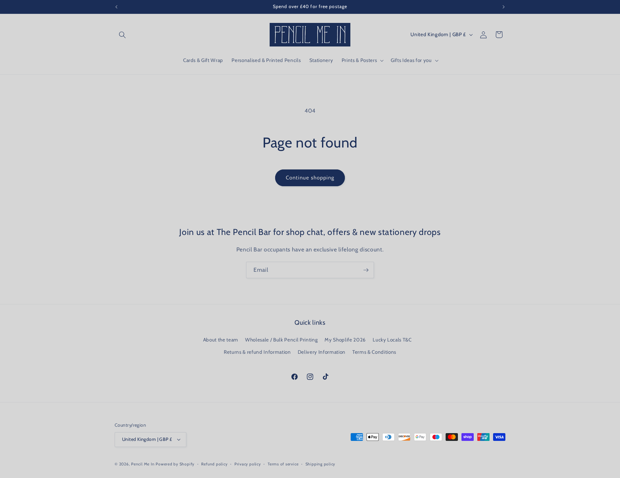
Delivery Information (322, 352)
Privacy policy (247, 464)
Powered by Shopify (175, 464)
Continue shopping (310, 177)
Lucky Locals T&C (392, 340)
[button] (122, 34)
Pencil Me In (142, 464)
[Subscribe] (366, 270)
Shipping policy (320, 464)
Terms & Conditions (374, 352)
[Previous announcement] (116, 7)
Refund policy (214, 464)
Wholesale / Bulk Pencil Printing (281, 340)
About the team (220, 340)
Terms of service (283, 464)
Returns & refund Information (257, 352)
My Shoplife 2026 (345, 340)
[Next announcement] (504, 7)
